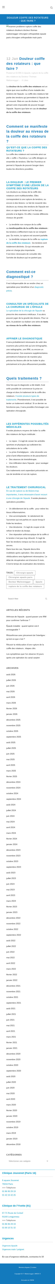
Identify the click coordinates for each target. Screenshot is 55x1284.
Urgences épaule (9, 1246)
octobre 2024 (12, 793)
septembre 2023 (13, 867)
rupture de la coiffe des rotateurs (25, 586)
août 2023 (10, 872)
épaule (27, 73)
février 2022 (11, 974)
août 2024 (10, 805)
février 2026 (11, 708)
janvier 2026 (11, 714)
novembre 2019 (13, 1122)
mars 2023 (11, 901)
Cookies (33, 1267)
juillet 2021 (11, 1014)
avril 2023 (10, 895)
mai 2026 (10, 691)
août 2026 (10, 674)
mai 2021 (10, 1025)
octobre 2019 (12, 1127)
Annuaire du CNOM (27, 1280)
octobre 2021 (12, 997)
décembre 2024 (13, 782)
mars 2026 (11, 703)
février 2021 (11, 1042)
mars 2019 (11, 1133)
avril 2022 (10, 963)
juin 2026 (10, 686)
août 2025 (10, 742)
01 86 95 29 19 (9, 1191)
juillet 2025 (11, 748)
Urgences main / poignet (13, 1249)
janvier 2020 (11, 1116)
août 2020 (10, 1076)
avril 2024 (10, 827)
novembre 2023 (13, 855)
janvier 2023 (11, 912)
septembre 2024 (13, 799)
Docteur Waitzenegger (20, 582)
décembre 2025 (13, 720)
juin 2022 (10, 952)
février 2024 (11, 839)
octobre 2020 (12, 1065)
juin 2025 (10, 754)
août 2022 (10, 940)
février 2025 (11, 776)
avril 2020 (10, 1099)
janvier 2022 (11, 980)
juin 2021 (10, 1020)
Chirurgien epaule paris (20, 577)
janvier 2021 (11, 1048)
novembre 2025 (13, 725)
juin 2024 (10, 816)
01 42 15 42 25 (9, 1195)
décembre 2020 (13, 1054)
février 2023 (11, 906)
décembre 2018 (13, 1144)
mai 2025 (10, 759)
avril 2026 (10, 697)
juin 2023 (10, 884)
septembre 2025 (13, 737)
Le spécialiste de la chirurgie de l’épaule (24, 311)
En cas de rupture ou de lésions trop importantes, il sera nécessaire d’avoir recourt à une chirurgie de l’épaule (26, 494)
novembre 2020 (13, 1059)
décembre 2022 (13, 918)
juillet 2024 (11, 810)
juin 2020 (10, 1088)
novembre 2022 (13, 923)
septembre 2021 (13, 1003)
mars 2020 (11, 1105)
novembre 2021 (13, 991)
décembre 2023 (13, 850)
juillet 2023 (11, 878)
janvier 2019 (11, 1139)
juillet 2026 (11, 680)
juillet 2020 (11, 1082)
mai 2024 (10, 822)
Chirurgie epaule (24, 573)
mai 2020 (10, 1093)
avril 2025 (10, 765)
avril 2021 (10, 1031)
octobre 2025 (12, 731)
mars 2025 (11, 771)
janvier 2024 (11, 844)
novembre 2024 (13, 788)
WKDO (37, 1274)
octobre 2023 (12, 861)
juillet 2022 (11, 946)
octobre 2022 (12, 929)
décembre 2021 (13, 986)
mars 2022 (11, 969)
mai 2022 (10, 957)
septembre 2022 (13, 935)
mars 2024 (11, 833)
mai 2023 (10, 889)
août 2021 (10, 1008)
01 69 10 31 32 (9, 1228)
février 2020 (11, 1110)
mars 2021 (11, 1037)
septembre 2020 (13, 1071)
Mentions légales (24, 1267)
